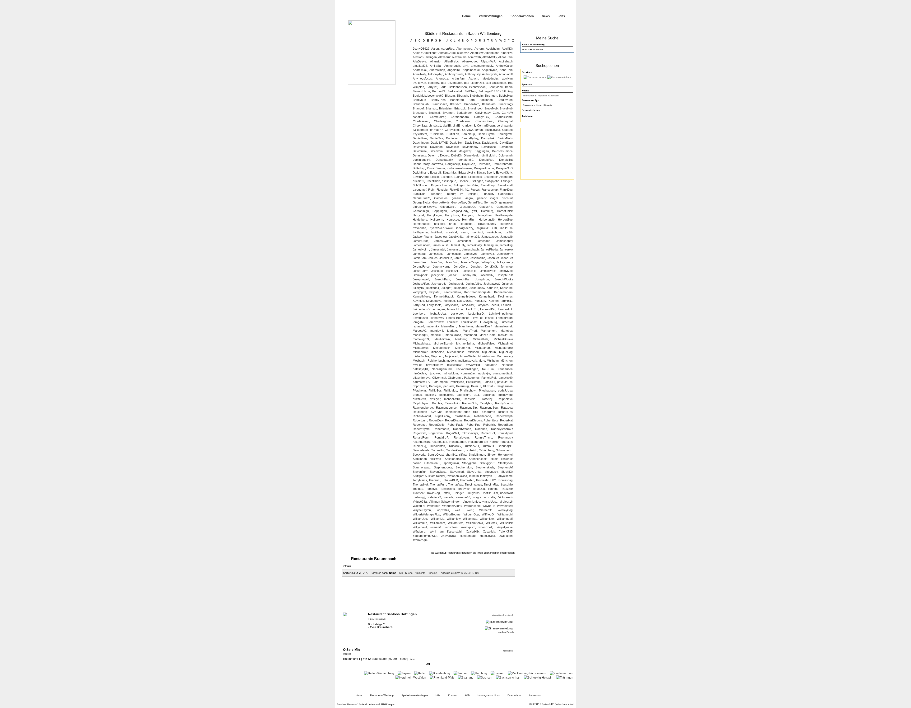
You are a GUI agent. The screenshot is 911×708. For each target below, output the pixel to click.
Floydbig (442, 189)
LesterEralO (476, 313)
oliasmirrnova (421, 377)
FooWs (475, 189)
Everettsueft (505, 185)
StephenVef (505, 467)
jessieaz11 (453, 271)
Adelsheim (493, 48)
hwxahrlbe (419, 228)
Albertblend (491, 53)
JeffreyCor (487, 262)
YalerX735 (506, 531)
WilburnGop (471, 514)
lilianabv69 (437, 318)
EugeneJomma (441, 185)
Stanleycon (505, 463)
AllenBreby (451, 61)
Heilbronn (436, 219)
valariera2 (434, 497)
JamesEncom (421, 245)
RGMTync (436, 412)
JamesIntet (438, 249)
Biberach (462, 95)
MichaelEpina (465, 343)
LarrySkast (467, 305)
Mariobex (507, 330)
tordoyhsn (464, 489)
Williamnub (420, 523)
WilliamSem (455, 523)
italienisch (553, 95)
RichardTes (505, 412)
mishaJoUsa (421, 356)
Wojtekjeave (505, 527)
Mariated (453, 330)
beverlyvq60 (435, 95)
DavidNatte (488, 147)
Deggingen (481, 151)
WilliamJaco (420, 518)
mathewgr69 (421, 339)
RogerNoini (435, 433)
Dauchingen (421, 142)
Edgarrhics (450, 172)
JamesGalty (474, 245)
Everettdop (488, 185)
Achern (479, 48)
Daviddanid (489, 142)
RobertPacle (455, 424)
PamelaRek (489, 377)
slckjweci (436, 459)
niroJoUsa (419, 373)
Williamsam (437, 523)
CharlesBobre (504, 117)
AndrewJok (420, 70)
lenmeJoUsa (455, 309)
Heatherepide (504, 215)
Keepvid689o (452, 292)
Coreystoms (452, 130)
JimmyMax (506, 271)
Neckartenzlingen (467, 369)
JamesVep (471, 253)
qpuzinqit (489, 394)
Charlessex (463, 121)
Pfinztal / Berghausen (497, 386)
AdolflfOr (507, 48)
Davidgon (436, 147)
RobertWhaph (462, 429)
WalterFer (419, 506)
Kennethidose (466, 296)
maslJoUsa (505, 335)
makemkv (433, 326)
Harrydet (418, 215)
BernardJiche (421, 91)
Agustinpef (430, 53)
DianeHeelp (471, 155)
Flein (431, 189)
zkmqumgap (468, 536)
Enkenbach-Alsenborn (498, 177)
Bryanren (448, 112)
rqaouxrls (507, 442)
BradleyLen (505, 100)
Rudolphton (437, 446)
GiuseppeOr (467, 206)
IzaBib (509, 232)
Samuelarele (421, 450)
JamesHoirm (421, 249)
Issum (464, 232)
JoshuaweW (491, 283)
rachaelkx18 (452, 399)
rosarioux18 (439, 442)
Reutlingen (420, 412)
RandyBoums (504, 403)
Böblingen (486, 100)
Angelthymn (489, 70)
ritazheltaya (462, 416)
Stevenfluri (420, 471)
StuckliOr (507, 471)
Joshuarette (438, 283)
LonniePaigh (504, 318)
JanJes (432, 258)
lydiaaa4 (418, 326)
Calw (496, 112)
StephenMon (464, 467)
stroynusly (491, 471)
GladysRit (485, 206)
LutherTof (507, 322)
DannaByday (469, 138)
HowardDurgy (487, 224)
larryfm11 (507, 300)
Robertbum (420, 420)
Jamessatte (436, 253)
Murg (482, 360)
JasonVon (452, 262)
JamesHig (506, 245)
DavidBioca (472, 142)
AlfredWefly (489, 57)
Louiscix (452, 322)
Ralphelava (505, 399)
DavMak (451, 151)
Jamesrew (506, 249)
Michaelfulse (486, 343)
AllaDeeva (419, 61)
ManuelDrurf (483, 326)
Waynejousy (505, 506)
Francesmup (490, 189)
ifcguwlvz (482, 228)
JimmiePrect (488, 271)
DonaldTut (506, 159)
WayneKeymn (422, 510)
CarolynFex (481, 117)
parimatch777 (422, 382)
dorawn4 (437, 164)
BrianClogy (505, 104)
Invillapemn (420, 232)
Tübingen (458, 493)
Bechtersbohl (477, 87)
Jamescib (506, 236)
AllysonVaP (488, 61)
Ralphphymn (421, 403)
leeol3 (495, 305)
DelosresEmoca (502, 151)
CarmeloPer (437, 117)
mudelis (451, 360)
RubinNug (419, 446)
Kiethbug (449, 300)
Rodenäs (481, 429)
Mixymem (437, 356)
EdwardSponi (485, 172)
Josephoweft (421, 279)
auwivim (507, 78)
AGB (467, 695)
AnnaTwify (419, 74)
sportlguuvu (451, 463)
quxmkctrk (419, 399)
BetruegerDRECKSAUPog (496, 91)
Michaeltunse (456, 352)
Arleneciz (442, 78)
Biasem (450, 95)
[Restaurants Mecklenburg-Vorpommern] (527, 673)
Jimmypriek (420, 275)
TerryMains (420, 480)
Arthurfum (458, 78)
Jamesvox (487, 253)
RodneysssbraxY (502, 429)
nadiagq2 (491, 365)
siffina (463, 454)
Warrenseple (472, 506)
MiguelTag (506, 352)
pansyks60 (506, 377)
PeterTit (476, 386)
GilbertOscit (447, 206)
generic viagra (462, 198)
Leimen (507, 305)
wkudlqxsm (468, 527)
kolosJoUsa (464, 300)
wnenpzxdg (486, 527)
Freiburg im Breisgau (462, 194)
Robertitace (490, 420)
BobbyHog (506, 95)
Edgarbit (435, 172)
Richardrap (488, 412)
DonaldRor (486, 159)
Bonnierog (457, 100)
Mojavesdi (451, 356)
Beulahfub (419, 95)
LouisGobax (469, 322)
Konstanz (480, 300)
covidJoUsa (492, 130)
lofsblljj (489, 318)
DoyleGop (468, 164)
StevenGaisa (438, 471)
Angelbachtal (471, 70)
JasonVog (437, 262)
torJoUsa (479, 489)
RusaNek (455, 446)
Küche (409, 572)
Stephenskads (485, 467)
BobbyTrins (438, 100)
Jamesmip (453, 249)
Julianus (507, 283)
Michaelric (437, 352)
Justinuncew (477, 288)
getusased (506, 202)
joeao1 (453, 275)
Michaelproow (504, 347)
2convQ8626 (421, 48)
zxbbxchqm (420, 540)
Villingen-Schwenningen (444, 501)
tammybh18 (487, 476)
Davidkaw (452, 147)
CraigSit (507, 130)
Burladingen (465, 112)
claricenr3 (468, 125)
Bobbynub (419, 100)
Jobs (561, 16)
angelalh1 (453, 70)
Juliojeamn (460, 288)
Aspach (473, 78)
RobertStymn (421, 429)
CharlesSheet (484, 121)
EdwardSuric (504, 172)
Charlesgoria (442, 121)
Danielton (452, 138)
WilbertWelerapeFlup (426, 514)
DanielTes (436, 138)
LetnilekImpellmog (501, 313)
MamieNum (448, 326)
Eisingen (446, 177)
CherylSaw (420, 125)
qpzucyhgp (505, 394)
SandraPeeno (455, 450)
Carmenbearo (460, 117)
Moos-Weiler (468, 356)
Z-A (365, 572)
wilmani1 (436, 527)
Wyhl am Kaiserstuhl (446, 531)
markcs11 (437, 335)
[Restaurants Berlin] (420, 673)
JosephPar (462, 279)
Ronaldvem (461, 437)
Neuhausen (505, 369)
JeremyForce (421, 266)
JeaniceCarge (469, 262)
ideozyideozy (464, 228)
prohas (417, 394)
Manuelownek (503, 326)
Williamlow (453, 518)
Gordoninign (421, 211)
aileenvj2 (463, 53)
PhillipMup (450, 390)
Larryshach (451, 305)
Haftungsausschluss (489, 695)
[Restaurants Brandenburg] (439, 673)
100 (477, 572)
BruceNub (506, 108)
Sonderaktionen (522, 16)
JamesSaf (419, 253)
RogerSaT (452, 433)
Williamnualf (505, 518)
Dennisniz (419, 155)
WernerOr (485, 510)
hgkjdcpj (439, 224)
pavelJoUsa (505, 382)
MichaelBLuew (503, 339)
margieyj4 (436, 330)
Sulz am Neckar (435, 476)
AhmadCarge (447, 53)
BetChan (470, 91)
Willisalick (506, 523)
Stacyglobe (469, 463)
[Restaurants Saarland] (466, 677)
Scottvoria (419, 454)
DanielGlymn (486, 134)
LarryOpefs (434, 305)
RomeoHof (488, 433)
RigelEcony (442, 416)
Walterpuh (433, 506)
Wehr (470, 510)
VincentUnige (471, 501)
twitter (372, 704)
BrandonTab (421, 104)
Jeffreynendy (504, 262)
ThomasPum (438, 484)
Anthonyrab (489, 74)
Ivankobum (494, 232)
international (529, 95)
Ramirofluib (452, 403)
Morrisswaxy (505, 356)
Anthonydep (435, 74)
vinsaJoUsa (489, 501)
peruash (448, 386)
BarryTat (432, 87)
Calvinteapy (482, 112)
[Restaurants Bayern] (404, 673)
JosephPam (442, 279)
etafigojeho (492, 181)
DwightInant (420, 172)
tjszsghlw (507, 484)
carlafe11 (419, 117)
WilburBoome (451, 514)
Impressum (535, 695)
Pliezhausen (487, 390)
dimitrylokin (489, 155)
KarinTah (492, 288)
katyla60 (434, 292)
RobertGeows (473, 420)
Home (466, 16)
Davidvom (436, 151)
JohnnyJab (469, 275)
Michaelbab (480, 339)
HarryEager (434, 215)
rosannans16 (421, 442)
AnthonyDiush (454, 74)
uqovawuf (506, 493)
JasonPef (507, 258)
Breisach (455, 104)
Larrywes (482, 305)
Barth (443, 87)
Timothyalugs (473, 484)
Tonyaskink (447, 489)
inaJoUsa (506, 228)
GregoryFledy (459, 211)
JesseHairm (420, 271)
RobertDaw (436, 420)
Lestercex (457, 313)
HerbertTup (505, 219)
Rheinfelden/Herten (457, 412)
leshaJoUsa (438, 313)
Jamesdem (464, 241)
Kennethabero (503, 292)
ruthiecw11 (472, 446)
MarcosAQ (419, 330)
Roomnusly (505, 437)
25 (465, 572)
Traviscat (418, 493)
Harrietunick (505, 211)
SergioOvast (436, 454)
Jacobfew (441, 236)
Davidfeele (420, 147)
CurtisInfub (437, 134)
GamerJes (440, 198)
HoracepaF (467, 224)
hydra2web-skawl (441, 228)
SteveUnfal (474, 471)
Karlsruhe (506, 288)
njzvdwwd (435, 373)
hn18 (452, 224)
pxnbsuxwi (446, 394)
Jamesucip (454, 253)
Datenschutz (514, 695)
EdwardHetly (466, 172)
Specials (432, 572)
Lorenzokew (435, 322)
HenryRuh (468, 219)
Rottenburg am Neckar (483, 442)
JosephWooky (504, 279)
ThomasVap (455, 484)
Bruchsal (434, 112)
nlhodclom (451, 373)
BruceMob (491, 108)
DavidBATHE (439, 142)
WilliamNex (487, 518)
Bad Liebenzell (474, 83)
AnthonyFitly (472, 74)
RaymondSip (468, 407)
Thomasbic (467, 480)
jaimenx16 (472, 236)
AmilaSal (436, 65)
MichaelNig (462, 347)
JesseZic (437, 271)
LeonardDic (487, 309)
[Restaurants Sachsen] (484, 677)
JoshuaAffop (421, 283)
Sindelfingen (477, 454)
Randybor (486, 403)
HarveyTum (484, 215)
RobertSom (505, 424)
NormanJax (467, 373)
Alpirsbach (506, 61)
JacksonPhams (422, 236)
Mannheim (466, 326)
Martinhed (470, 335)
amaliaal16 (420, 65)
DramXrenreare (503, 164)
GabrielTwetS (421, 198)
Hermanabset (421, 224)
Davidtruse (420, 151)
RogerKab (419, 433)
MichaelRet (420, 352)
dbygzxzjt (465, 151)
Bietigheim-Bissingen (483, 95)
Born (472, 100)
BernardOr (439, 91)
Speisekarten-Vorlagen (414, 695)
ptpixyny (430, 394)
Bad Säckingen (496, 83)
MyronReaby (434, 365)
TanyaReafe (505, 476)
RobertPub (473, 424)
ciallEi (447, 125)
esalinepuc (449, 181)
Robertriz (489, 424)
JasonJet (493, 258)
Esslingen (476, 181)
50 (469, 572)
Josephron (482, 279)
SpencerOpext (478, 459)
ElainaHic (460, 177)
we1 (457, 510)
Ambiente (420, 572)
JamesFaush (440, 245)
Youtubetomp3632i (425, 536)
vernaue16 (463, 497)
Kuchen (494, 300)
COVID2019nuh (472, 130)
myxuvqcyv (454, 365)
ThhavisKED (450, 480)
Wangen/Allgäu (452, 506)
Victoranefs (505, 497)
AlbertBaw (476, 53)
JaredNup (445, 258)
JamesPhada (489, 249)
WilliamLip (437, 518)
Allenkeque (469, 61)
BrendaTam (471, 104)
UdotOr (486, 493)
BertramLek (455, 91)
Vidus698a (420, 501)
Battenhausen (458, 87)
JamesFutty (458, 245)
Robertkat (506, 420)
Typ (401, 572)
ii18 (494, 228)
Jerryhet (476, 266)
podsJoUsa (505, 390)
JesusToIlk (469, 271)
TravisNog (433, 493)
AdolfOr (417, 53)
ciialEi (456, 125)
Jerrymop (507, 266)
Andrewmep (437, 70)
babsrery (433, 83)
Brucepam (419, 112)
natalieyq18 (420, 369)
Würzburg (419, 531)
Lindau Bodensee (457, 318)
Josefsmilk (486, 275)
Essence (463, 181)
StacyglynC (487, 463)
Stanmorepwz (422, 467)
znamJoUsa (487, 536)
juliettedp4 (432, 288)
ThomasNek (420, 484)
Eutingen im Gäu (466, 185)
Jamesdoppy (504, 241)
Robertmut (419, 424)
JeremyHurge (442, 266)
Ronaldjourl (505, 433)
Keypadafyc (433, 300)
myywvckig (473, 365)
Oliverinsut (439, 377)
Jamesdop (483, 241)
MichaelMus (420, 347)
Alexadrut (444, 57)
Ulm (495, 493)
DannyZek (487, 138)
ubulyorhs (473, 493)
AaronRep (447, 48)
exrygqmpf (419, 189)
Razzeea (507, 407)
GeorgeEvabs (422, 202)
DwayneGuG (504, 168)
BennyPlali (496, 87)
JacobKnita (456, 236)
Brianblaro (489, 104)
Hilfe (438, 695)
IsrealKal (451, 232)
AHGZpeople (387, 704)
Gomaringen (505, 206)
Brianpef (418, 108)
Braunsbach (439, 104)
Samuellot (437, 450)
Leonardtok (505, 309)
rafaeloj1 (488, 399)
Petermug (462, 386)
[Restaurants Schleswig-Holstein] (538, 677)
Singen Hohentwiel (500, 454)
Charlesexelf (421, 121)
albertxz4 (507, 53)
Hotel (539, 105)
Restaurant (529, 105)
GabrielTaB (505, 194)
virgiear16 (506, 501)
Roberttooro (441, 429)
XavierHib (472, 531)
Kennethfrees (421, 296)
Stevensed (457, 471)
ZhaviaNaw (448, 536)
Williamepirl (505, 514)
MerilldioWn (442, 339)
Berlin (509, 87)
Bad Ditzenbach (451, 83)
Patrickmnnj (473, 382)
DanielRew (420, 138)
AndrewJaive (504, 65)
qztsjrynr (435, 399)
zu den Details (506, 632)
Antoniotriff (506, 74)
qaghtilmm (463, 394)
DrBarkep (419, 168)
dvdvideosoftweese (459, 168)
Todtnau (418, 489)
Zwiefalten (506, 536)
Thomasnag (505, 480)
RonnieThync (483, 437)
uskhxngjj (419, 497)
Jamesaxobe (489, 236)
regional (542, 95)
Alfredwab (474, 57)
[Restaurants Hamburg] (479, 673)
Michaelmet (505, 343)
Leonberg (419, 313)
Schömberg (486, 450)
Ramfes (437, 403)
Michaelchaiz (421, 343)
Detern (433, 155)
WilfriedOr (488, 514)
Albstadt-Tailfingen (425, 57)
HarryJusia (452, 215)
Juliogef (446, 288)
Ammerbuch (452, 65)
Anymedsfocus (422, 78)
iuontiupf (477, 232)
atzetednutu (490, 78)
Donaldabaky (444, 159)
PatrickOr (489, 382)
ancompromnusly (482, 65)
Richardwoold (422, 416)
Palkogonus (471, 377)
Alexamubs (459, 57)
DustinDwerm (436, 168)
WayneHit (489, 506)
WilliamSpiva (474, 523)
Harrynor (467, 215)
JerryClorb (460, 266)
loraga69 (418, 322)
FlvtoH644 (456, 189)
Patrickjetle (457, 382)
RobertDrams (453, 420)
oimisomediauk (503, 373)
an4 (465, 65)
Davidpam (506, 147)
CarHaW (507, 112)
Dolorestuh (505, 155)
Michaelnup (482, 347)
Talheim (474, 476)
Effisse (434, 177)
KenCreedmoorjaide (477, 292)
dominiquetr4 (421, 159)
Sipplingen (420, 459)
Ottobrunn (455, 377)
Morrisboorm (486, 356)
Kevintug (418, 300)
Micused (473, 352)
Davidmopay (470, 147)
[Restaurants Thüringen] (564, 677)
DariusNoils (505, 138)
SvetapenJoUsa (456, 476)
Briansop (431, 108)
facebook (363, 704)
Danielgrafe (505, 134)
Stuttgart (418, 476)
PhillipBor (434, 390)
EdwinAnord (421, 177)
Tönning (493, 489)
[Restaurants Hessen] (497, 673)
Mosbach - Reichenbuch (429, 360)
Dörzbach (484, 164)
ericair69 (418, 181)
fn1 (467, 189)
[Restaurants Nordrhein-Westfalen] (410, 677)
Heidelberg (420, 219)
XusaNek (489, 531)
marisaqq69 (420, 335)
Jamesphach (470, 249)
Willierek (491, 523)
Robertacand (482, 416)
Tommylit (431, 489)
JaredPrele (461, 258)
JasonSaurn (420, 262)
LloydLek (477, 318)
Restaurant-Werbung (382, 695)
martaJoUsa (453, 335)
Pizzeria (548, 105)
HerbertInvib (487, 219)
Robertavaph (504, 416)
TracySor (507, 489)
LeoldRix (472, 309)
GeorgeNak (458, 202)
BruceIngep (475, 108)
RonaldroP (441, 437)
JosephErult (505, 275)
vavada (448, 497)
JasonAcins (477, 258)
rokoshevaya (470, 433)
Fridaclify (488, 194)
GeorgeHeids (441, 202)
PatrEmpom (440, 382)
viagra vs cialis (484, 497)
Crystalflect (420, 134)
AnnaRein (506, 70)
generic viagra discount (495, 198)
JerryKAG (491, 266)
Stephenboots (443, 467)
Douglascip (452, 164)
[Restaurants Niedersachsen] (561, 673)
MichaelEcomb (443, 343)
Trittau (446, 493)
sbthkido (471, 450)
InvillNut (436, 232)
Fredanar (435, 194)
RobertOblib (437, 424)
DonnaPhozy (421, 164)
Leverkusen (420, 318)
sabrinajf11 (505, 446)
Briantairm (445, 108)
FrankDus (419, 194)
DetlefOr (456, 155)
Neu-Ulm (488, 369)
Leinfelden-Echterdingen (429, 309)
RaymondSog (489, 407)
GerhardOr (490, 202)
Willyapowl (420, 527)
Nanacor (507, 365)
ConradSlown (486, 125)
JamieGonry (505, 253)
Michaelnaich (442, 347)
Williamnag (470, 518)
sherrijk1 (451, 454)
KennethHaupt (443, 296)
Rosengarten (457, 442)
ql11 (476, 394)
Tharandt (434, 480)
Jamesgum (490, 245)
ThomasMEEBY (486, 480)
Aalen (435, 48)
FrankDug (506, 189)
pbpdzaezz (420, 386)
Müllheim (493, 360)
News (546, 16)
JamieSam (420, 258)
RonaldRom (420, 437)
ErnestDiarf (433, 181)
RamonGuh (469, 403)
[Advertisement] (547, 153)
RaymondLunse (446, 407)
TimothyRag (491, 484)
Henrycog (452, 219)
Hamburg (487, 211)
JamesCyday (442, 241)
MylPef (417, 365)
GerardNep (475, 202)
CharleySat (505, 121)
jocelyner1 (438, 275)
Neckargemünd (442, 369)
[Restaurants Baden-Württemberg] (379, 673)
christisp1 (435, 125)
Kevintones (505, 296)
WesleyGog (505, 510)
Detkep (444, 155)
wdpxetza (443, 510)
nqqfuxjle (484, 373)
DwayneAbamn (484, 168)
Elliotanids (475, 177)
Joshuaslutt (456, 283)
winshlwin (451, 527)
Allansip (435, 61)
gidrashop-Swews (424, 206)
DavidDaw (506, 142)
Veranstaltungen (490, 16)
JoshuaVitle (473, 283)
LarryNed (419, 305)
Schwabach (504, 450)
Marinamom (488, 330)
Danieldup (468, 134)
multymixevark (467, 360)
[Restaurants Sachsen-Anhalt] (508, 677)
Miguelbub (489, 352)
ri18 (475, 412)
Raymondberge (423, 407)
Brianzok (460, 108)
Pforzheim (419, 390)
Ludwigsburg (488, 322)
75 (472, 572)
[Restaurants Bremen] (461, 673)
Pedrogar (435, 386)
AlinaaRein (505, 57)
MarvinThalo (487, 335)
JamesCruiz (420, 241)
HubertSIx (506, 224)
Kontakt (452, 695)
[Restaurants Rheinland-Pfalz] (442, 677)
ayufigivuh (419, 83)
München (507, 360)
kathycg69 (419, 292)
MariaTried (470, 330)
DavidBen (456, 142)
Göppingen (439, 211)
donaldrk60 (466, 159)
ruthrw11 (488, 446)
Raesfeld (471, 399)
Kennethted (486, 296)
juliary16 (418, 288)
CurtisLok (452, 134)
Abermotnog (464, 48)
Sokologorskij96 (455, 459)
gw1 (474, 211)
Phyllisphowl (468, 390)
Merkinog (461, 339)
